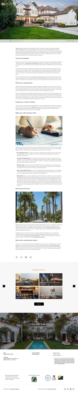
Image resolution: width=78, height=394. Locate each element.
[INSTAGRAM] (65, 389)
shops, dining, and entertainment (32, 235)
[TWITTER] (73, 389)
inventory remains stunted (39, 76)
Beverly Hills (19, 48)
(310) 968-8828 (35, 354)
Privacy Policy (62, 363)
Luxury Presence (14, 389)
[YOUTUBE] (71, 389)
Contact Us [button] (39, 337)
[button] (71, 41)
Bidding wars (35, 107)
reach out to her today (54, 248)
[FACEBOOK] (68, 389)
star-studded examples (39, 237)
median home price (50, 227)
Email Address (57, 355)
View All (39, 304)
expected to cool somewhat (32, 63)
